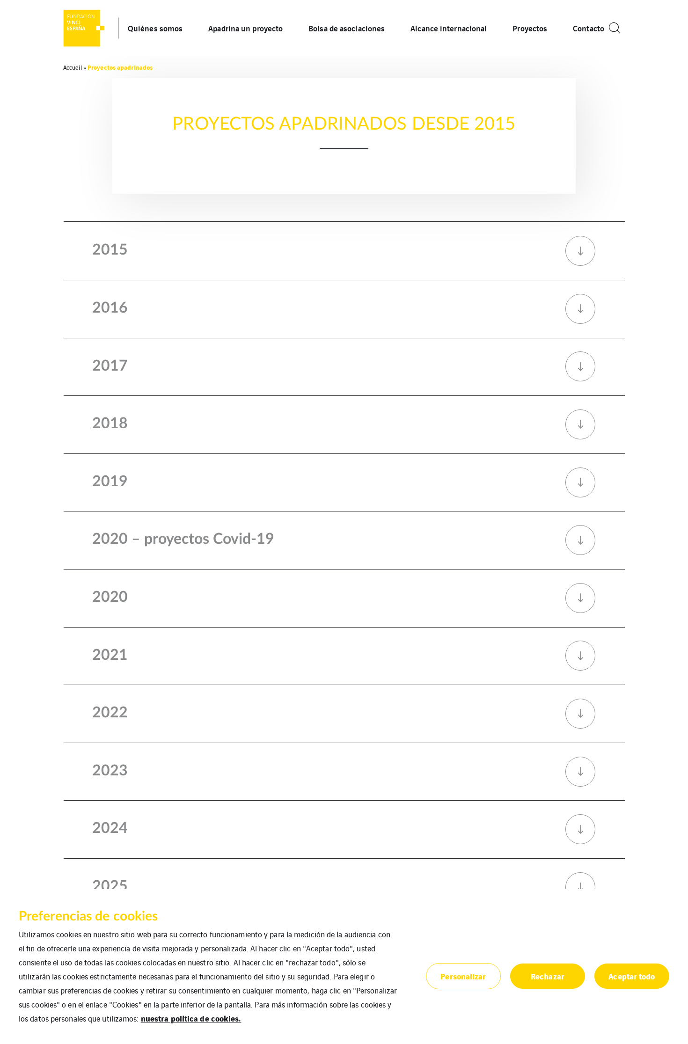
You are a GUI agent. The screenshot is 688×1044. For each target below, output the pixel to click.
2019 (110, 481)
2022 (110, 712)
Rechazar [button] (547, 976)
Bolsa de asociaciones (346, 28)
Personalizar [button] (463, 976)
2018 (110, 423)
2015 (110, 249)
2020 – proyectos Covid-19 (183, 539)
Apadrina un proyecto (245, 28)
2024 (110, 828)
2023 (110, 770)
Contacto (588, 28)
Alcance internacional (448, 28)
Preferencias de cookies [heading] (88, 916)
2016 (110, 307)
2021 (110, 655)
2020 (110, 597)
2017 (110, 365)
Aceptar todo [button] (631, 976)
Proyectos (529, 28)
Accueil (72, 67)
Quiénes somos (155, 28)
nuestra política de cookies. (191, 1018)
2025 (110, 886)
